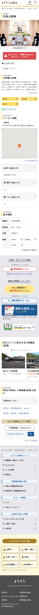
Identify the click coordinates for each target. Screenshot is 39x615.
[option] (19, 460)
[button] (19, 56)
